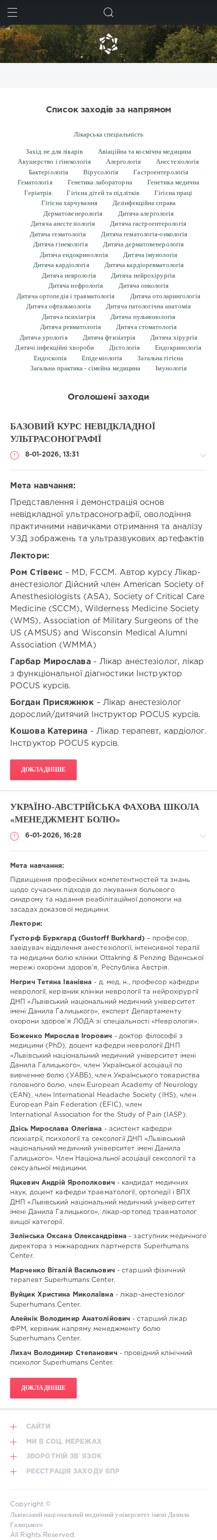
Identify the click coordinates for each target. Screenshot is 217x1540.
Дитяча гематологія (58, 234)
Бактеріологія (48, 172)
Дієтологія (124, 347)
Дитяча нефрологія (75, 285)
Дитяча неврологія (69, 275)
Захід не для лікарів (54, 151)
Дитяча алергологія (146, 213)
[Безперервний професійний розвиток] (108, 44)
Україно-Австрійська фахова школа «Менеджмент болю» (104, 813)
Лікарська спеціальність (108, 134)
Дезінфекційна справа (144, 203)
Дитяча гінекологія (60, 244)
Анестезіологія (177, 161)
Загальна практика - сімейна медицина (85, 368)
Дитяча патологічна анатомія (148, 306)
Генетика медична (173, 182)
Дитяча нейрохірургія (143, 275)
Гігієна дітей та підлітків (103, 193)
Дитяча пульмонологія (143, 316)
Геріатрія (37, 193)
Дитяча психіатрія (68, 316)
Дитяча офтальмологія (58, 306)
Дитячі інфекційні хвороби (54, 347)
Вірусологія (100, 172)
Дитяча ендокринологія (74, 255)
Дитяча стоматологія (146, 327)
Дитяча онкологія (144, 285)
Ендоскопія (50, 358)
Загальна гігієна (160, 358)
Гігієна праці (173, 193)
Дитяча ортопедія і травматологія (66, 296)
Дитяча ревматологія (70, 327)
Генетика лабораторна (100, 182)
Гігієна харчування (69, 203)
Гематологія (35, 182)
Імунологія (171, 368)
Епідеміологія (102, 358)
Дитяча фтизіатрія (109, 337)
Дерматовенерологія (73, 213)
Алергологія (123, 161)
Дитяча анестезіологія (63, 223)
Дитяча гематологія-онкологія (144, 234)
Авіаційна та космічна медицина (144, 151)
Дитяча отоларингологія (165, 296)
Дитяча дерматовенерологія (143, 244)
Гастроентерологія (160, 172)
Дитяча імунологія (150, 255)
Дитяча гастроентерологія (148, 223)
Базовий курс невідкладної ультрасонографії (82, 432)
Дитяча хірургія (173, 337)
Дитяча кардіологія (61, 265)
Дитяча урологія (44, 337)
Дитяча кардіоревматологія (144, 265)
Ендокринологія (178, 347)
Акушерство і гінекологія (54, 161)
